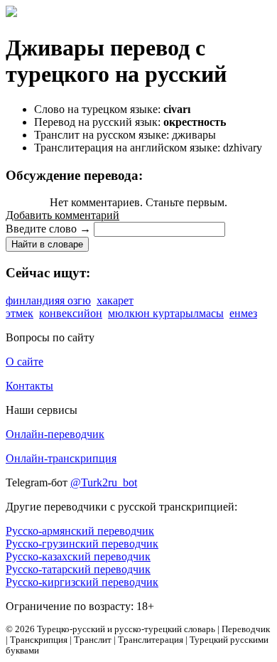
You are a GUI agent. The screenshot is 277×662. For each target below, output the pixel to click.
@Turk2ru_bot (103, 482)
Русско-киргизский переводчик (82, 582)
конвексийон (70, 313)
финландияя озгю (48, 300)
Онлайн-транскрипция (61, 458)
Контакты (29, 386)
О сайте (24, 362)
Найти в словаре (47, 244)
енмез (243, 313)
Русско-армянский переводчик (80, 531)
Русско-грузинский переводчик (82, 544)
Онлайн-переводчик (55, 434)
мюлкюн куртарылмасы (166, 313)
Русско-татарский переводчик (78, 569)
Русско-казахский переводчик (78, 556)
